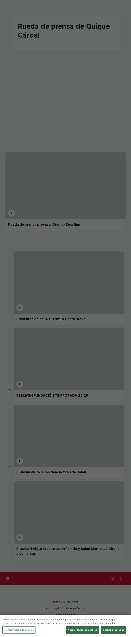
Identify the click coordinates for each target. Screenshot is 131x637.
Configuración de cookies (19, 629)
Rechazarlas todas (113, 629)
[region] (65, 626)
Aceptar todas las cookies (82, 629)
